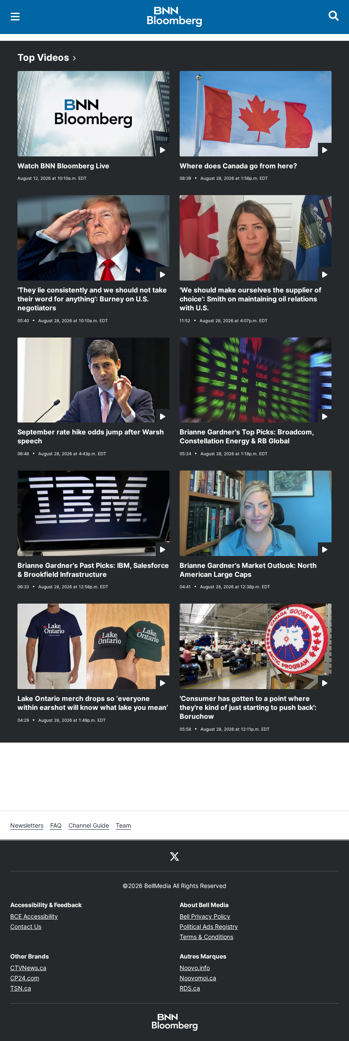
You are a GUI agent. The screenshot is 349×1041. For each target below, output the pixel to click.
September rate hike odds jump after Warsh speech (90, 436)
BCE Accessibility (34, 916)
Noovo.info (195, 967)
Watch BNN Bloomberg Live (63, 166)
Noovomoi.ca (198, 977)
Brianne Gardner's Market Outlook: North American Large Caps (248, 570)
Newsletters (26, 825)
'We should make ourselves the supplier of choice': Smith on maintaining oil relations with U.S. (250, 299)
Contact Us (25, 926)
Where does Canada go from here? (238, 166)
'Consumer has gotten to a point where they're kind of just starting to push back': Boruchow (248, 707)
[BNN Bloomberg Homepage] (174, 17)
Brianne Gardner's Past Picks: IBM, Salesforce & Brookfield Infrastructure (93, 570)
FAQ (56, 825)
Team (123, 825)
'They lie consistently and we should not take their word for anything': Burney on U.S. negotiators (92, 299)
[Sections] (15, 16)
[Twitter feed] (174, 856)
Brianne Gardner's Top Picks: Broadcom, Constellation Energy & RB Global (247, 436)
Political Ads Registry (209, 926)
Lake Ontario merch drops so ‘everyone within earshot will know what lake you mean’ (92, 703)
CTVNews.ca (28, 967)
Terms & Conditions (206, 936)
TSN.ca (20, 988)
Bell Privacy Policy (205, 916)
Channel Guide (89, 825)
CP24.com (24, 977)
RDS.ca (190, 988)
